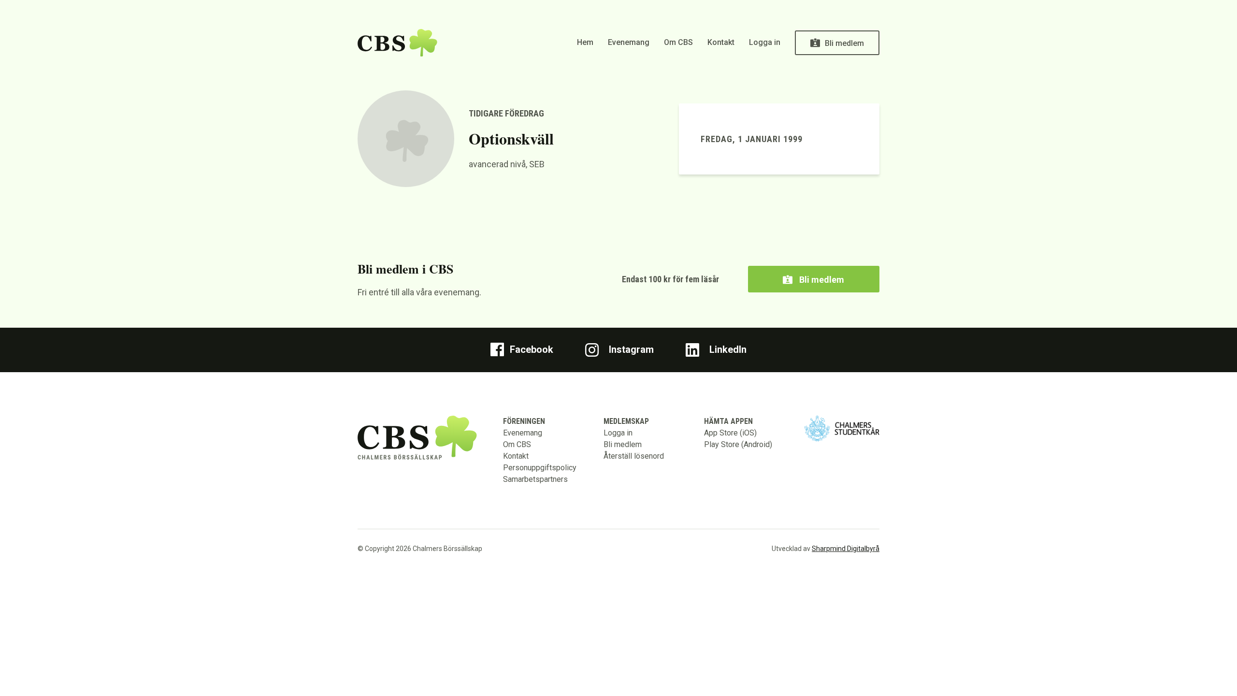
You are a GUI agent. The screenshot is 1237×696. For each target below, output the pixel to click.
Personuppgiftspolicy (539, 467)
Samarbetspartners (535, 479)
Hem (585, 42)
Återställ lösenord (634, 456)
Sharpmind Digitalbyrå (845, 548)
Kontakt (720, 42)
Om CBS (678, 42)
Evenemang (628, 42)
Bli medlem (844, 43)
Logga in (764, 42)
